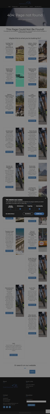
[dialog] (25, 207)
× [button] (45, 198)
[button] (10, 213)
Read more (29, 203)
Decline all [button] (28, 213)
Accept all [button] (39, 213)
